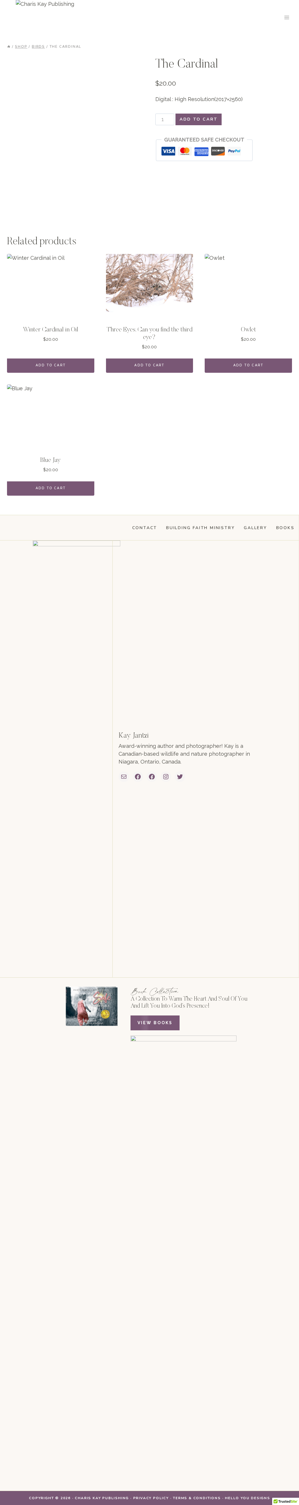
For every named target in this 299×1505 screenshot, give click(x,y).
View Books (155, 1022)
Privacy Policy (151, 1498)
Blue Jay (50, 460)
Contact (144, 528)
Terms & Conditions (196, 1498)
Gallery (255, 528)
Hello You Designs (247, 1498)
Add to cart (199, 119)
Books (285, 528)
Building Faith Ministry (200, 528)
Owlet (248, 330)
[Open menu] (286, 17)
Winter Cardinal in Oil (50, 330)
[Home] (9, 46)
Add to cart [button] (51, 365)
